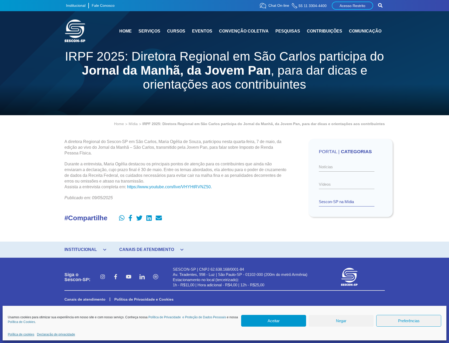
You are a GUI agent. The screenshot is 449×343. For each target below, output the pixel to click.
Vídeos (325, 184)
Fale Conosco (103, 5)
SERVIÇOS (149, 31)
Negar (341, 321)
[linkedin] (142, 277)
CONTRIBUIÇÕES (324, 31)
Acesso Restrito (352, 6)
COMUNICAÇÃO (365, 31)
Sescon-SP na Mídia (336, 201)
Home (119, 124)
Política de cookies (21, 334)
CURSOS (176, 31)
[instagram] (102, 277)
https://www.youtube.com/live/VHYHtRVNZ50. (169, 187)
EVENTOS (202, 31)
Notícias (326, 167)
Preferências (409, 321)
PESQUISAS (287, 31)
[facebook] (115, 277)
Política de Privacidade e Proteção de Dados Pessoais (187, 317)
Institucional (75, 5)
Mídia (133, 124)
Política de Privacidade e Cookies (144, 299)
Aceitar (274, 321)
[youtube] (128, 277)
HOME (125, 31)
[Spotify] (155, 277)
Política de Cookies (21, 322)
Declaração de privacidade (56, 334)
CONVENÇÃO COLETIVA (244, 31)
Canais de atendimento (84, 299)
